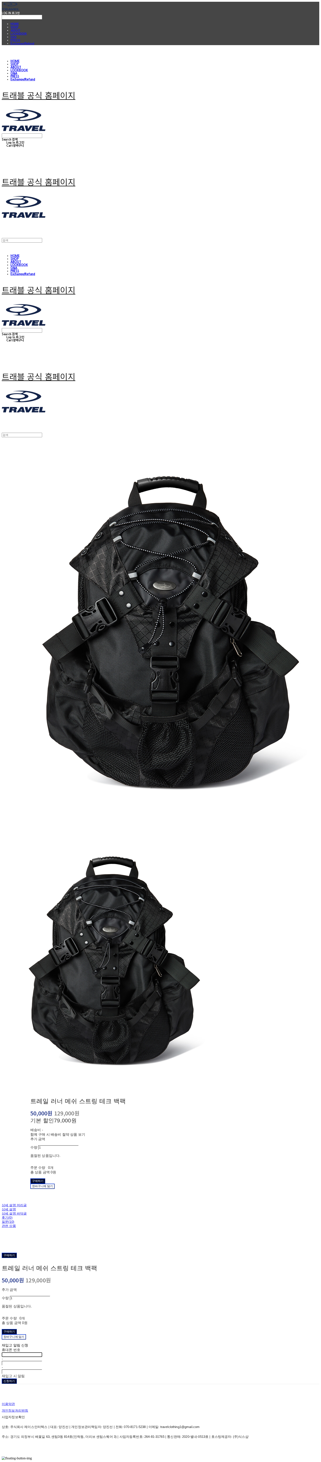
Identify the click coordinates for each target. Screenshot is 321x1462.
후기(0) (7, 1217)
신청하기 (9, 1381)
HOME (14, 24)
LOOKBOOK (18, 33)
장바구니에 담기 (13, 1337)
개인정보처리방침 (15, 1410)
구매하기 (9, 1255)
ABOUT (15, 30)
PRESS (15, 40)
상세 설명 (9, 1209)
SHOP (14, 27)
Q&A (13, 37)
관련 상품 (9, 1226)
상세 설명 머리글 (14, 1205)
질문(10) (8, 1222)
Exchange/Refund (22, 43)
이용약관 (8, 1404)
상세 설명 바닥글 (14, 1213)
